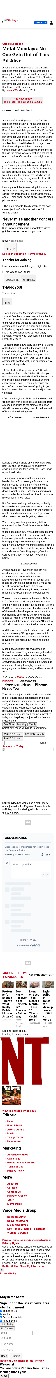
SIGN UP (10, 249)
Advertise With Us (17, 1154)
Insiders (7, 1314)
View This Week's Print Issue (19, 1110)
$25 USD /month (34, 734)
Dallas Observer (16, 1216)
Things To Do (15, 1137)
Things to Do (10, 1310)
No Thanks (7, 1328)
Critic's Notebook (12, 43)
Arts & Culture (15, 1129)
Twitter (21, 677)
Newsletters (14, 1141)
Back (4, 1356)
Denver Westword (17, 1220)
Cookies (23, 1240)
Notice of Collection (14, 253)
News (10, 1121)
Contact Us (14, 1191)
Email (6, 240)
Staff (10, 1199)
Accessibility (35, 1240)
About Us (12, 1183)
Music (10, 1133)
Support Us (41, 23)
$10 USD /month (13, 734)
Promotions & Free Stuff (22, 1162)
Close (4, 1375)
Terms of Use (15, 1166)
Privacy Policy (15, 1170)
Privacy (41, 253)
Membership (14, 1203)
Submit (16, 1356)
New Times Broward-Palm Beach (26, 1228)
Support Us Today (12, 746)
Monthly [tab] (21, 724)
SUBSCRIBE (12, 279)
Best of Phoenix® (12, 1317)
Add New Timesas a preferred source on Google (23, 100)
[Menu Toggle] (2, 23)
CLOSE (7, 303)
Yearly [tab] (32, 724)
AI (44, 1240)
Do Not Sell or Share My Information (23, 1266)
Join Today (7, 1324)
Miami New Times (17, 1224)
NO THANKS (28, 279)
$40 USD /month (13, 738)
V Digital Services (17, 1232)
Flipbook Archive (17, 1195)
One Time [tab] (9, 724)
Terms (31, 253)
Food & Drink (14, 1125)
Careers (12, 1187)
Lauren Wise (13, 90)
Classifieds (13, 1158)
